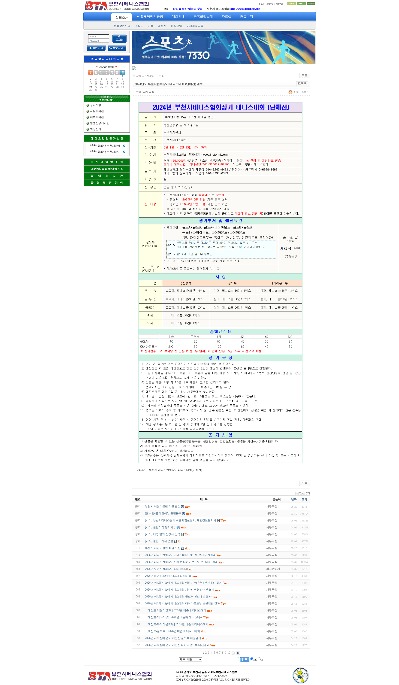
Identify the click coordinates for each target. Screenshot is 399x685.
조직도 (139, 25)
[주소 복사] (302, 83)
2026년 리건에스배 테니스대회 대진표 (168, 575)
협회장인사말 (122, 25)
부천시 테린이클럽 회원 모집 (162, 548)
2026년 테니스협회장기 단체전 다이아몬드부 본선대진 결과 (181, 562)
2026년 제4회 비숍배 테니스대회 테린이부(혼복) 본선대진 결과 (183, 582)
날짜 (294, 499)
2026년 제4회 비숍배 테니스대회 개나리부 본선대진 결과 (179, 589)
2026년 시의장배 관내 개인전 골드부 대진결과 (173, 638)
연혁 (150, 25)
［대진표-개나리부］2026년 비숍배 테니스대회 (174, 617)
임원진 (162, 25)
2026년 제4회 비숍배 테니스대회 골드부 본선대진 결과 (178, 596)
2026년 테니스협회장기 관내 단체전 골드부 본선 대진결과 (180, 555)
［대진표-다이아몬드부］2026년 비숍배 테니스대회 (176, 624)
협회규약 (176, 25)
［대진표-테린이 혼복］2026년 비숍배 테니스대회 (175, 610)
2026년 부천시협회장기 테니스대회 (166, 568)
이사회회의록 (195, 25)
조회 (304, 499)
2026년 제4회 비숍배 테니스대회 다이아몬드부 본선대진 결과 (182, 603)
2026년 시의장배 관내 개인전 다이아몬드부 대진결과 (177, 645)
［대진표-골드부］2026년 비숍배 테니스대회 (172, 631)
